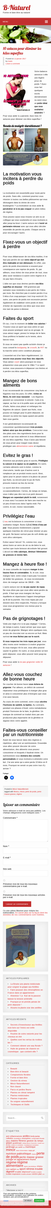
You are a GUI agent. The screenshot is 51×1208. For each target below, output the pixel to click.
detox (8, 1141)
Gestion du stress (18, 1080)
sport (23, 1168)
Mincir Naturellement (20, 789)
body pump (35, 1136)
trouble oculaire (36, 1172)
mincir (22, 792)
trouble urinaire (26, 1174)
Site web (7, 869)
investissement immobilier (31, 1145)
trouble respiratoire (13, 1174)
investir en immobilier (17, 1145)
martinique (30, 1147)
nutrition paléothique (18, 1153)
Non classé (15, 1086)
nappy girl (31, 1150)
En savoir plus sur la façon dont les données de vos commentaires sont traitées (25, 914)
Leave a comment (13, 64)
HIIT (42, 347)
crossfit (33, 347)
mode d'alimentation (22, 1150)
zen (43, 1174)
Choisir (5, 1200)
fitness (16, 792)
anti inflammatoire (14, 1136)
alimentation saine (24, 446)
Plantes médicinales (19, 1095)
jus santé (18, 1147)
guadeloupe (17, 1143)
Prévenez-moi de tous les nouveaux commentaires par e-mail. (20, 885)
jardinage (10, 1147)
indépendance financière (29, 1143)
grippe (9, 1143)
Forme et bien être (19, 1078)
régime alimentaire (17, 1164)
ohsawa (34, 1154)
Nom (6, 846)
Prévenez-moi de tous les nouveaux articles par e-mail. (24, 896)
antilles (26, 1136)
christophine (26, 1138)
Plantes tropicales (18, 1098)
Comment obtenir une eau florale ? (26, 1046)
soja (18, 1169)
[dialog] (24, 1198)
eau (6, 521)
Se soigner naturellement (22, 1101)
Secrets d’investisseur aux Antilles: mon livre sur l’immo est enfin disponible (25, 1028)
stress (30, 1168)
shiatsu (39, 1166)
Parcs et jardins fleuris (20, 1089)
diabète (14, 1141)
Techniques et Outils (19, 1104)
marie (10, 61)
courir (16, 362)
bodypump (21, 347)
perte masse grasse (32, 1157)
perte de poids (30, 792)
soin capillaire (11, 1169)
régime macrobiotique (30, 1166)
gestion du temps (35, 1141)
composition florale (37, 1138)
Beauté (13, 1069)
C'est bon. (39, 1200)
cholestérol (17, 1138)
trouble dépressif (22, 1172)
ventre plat (37, 1174)
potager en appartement (17, 1159)
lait (24, 1147)
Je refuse (27, 1200)
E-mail (7, 858)
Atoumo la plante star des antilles (26, 1008)
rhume (33, 1159)
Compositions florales (20, 1075)
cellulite (9, 1138)
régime (19, 794)
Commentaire (10, 818)
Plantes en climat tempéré (22, 1092)
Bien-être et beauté (19, 1072)
